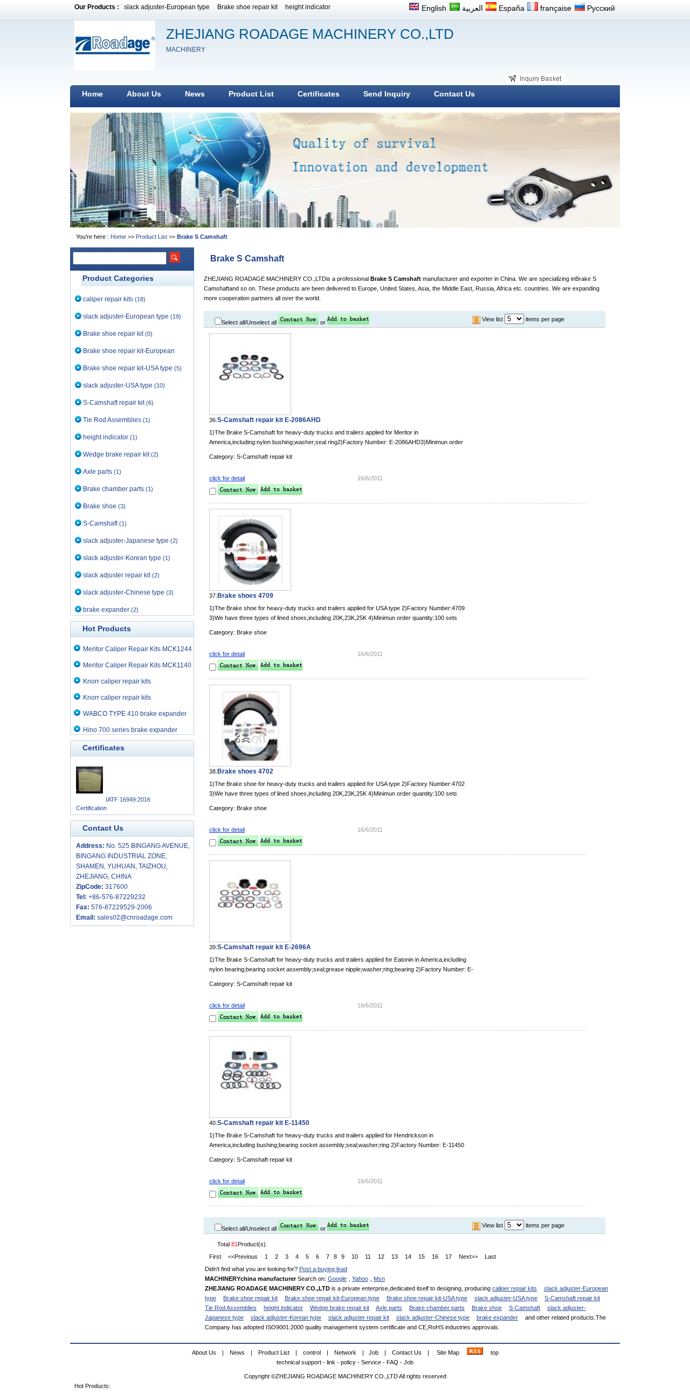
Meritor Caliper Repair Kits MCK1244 (137, 649)
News (237, 1352)
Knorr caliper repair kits (117, 681)
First (215, 1256)
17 (448, 1256)
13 (394, 1256)
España (510, 8)
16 (435, 1256)
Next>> (468, 1256)
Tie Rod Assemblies (112, 420)
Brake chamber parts (113, 489)
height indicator (307, 7)
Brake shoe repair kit (247, 7)
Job (373, 1352)
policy (348, 1362)
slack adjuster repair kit (116, 575)
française (554, 8)
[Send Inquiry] (298, 322)
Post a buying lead (323, 1269)
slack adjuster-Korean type (122, 558)
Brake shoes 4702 (245, 771)
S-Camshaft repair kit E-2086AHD (269, 420)
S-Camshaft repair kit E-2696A (264, 947)
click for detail (227, 478)
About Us (204, 1352)
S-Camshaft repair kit (113, 402)
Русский (600, 8)
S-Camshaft (100, 523)
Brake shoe (99, 506)
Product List (151, 236)
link (331, 1362)
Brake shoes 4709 (245, 595)
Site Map (448, 1352)
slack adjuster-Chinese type (123, 592)
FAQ (392, 1362)
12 (381, 1256)
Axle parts (97, 471)
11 (368, 1256)
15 (421, 1256)
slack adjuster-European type (167, 7)
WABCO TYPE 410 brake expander (135, 713)
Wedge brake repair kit (116, 454)
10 (354, 1256)
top (495, 1352)
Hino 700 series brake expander (130, 730)
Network (345, 1352)
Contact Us (407, 1352)
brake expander (106, 609)
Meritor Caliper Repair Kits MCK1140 (137, 665)
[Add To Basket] (348, 322)
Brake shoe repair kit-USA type (127, 368)
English (432, 8)
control (312, 1352)
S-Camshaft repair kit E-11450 (263, 1123)
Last (490, 1256)
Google (337, 1278)
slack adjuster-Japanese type (126, 540)
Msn (379, 1278)
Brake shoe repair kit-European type (332, 1298)
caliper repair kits (108, 299)
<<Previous (243, 1256)
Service (371, 1362)
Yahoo (360, 1278)
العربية (471, 8)
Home (118, 236)
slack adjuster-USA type (118, 385)
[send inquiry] (298, 1228)
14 (408, 1256)
